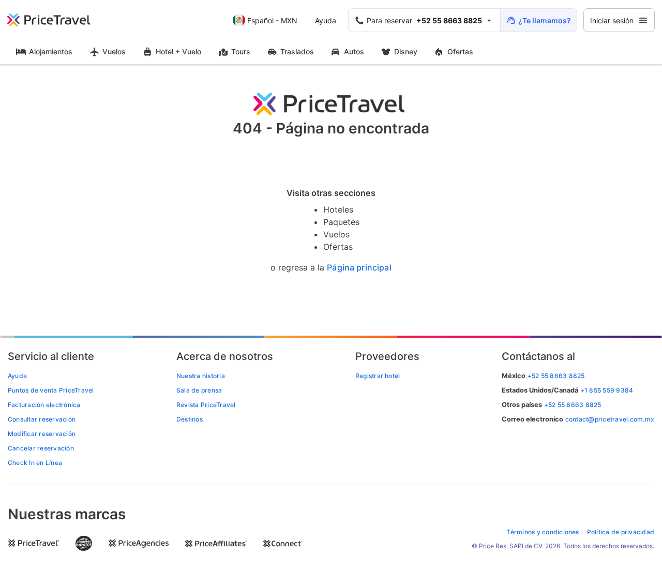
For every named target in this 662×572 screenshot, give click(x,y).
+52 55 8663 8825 (572, 405)
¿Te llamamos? (544, 20)
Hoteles (338, 209)
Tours (240, 51)
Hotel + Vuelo (178, 51)
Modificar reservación (42, 434)
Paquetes (341, 222)
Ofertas (460, 51)
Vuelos (114, 51)
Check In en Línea (35, 462)
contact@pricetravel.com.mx (609, 419)
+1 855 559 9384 (607, 390)
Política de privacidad (620, 532)
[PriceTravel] (55, 20)
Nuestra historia (200, 376)
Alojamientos (50, 51)
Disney (405, 51)
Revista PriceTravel (206, 405)
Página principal (359, 267)
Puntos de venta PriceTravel (51, 390)
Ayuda (325, 20)
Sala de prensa (199, 390)
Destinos (189, 419)
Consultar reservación (42, 419)
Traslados (297, 51)
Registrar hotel (377, 376)
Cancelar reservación (41, 448)
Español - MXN (272, 20)
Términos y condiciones (542, 532)
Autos (354, 51)
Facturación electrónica (44, 405)
